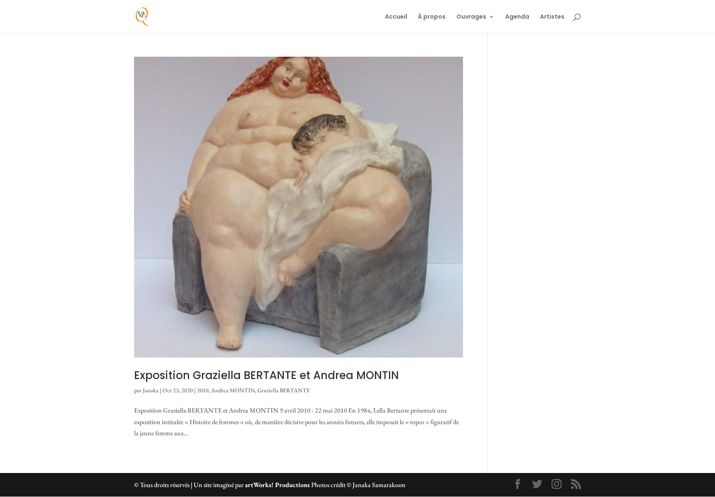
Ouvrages (471, 17)
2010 (203, 390)
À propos (432, 17)
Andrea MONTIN (233, 390)
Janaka (150, 390)
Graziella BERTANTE (283, 390)
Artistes (552, 17)
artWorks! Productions (277, 484)
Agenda (517, 17)
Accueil (396, 17)
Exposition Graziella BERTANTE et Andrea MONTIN (266, 375)
